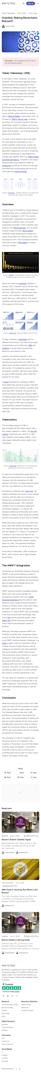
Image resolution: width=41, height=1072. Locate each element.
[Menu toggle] (37, 3)
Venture (4, 1010)
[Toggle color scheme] (18, 1068)
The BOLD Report (27, 1010)
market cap (6, 165)
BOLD (4, 1016)
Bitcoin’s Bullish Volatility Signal (16, 839)
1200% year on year (19, 119)
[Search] (23, 3)
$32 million (22, 242)
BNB (30, 345)
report (6, 382)
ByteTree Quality (7, 1007)
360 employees (19, 228)
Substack (5, 1061)
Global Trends (26, 1004)
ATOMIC (5, 1030)
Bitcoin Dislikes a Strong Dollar (16, 940)
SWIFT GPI (6, 620)
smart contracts (20, 171)
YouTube (5, 1058)
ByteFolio (5, 836)
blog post (29, 491)
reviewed (22, 283)
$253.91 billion (14, 116)
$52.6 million (28, 231)
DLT (9, 617)
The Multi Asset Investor (10, 1004)
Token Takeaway (8, 13)
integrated (23, 339)
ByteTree (10, 1069)
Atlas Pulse (5, 1013)
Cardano (5, 348)
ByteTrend (24, 1007)
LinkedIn (5, 1055)
